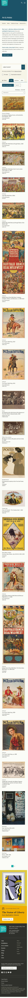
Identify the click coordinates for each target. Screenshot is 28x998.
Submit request (6, 55)
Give (2, 957)
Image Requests (4, 979)
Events (3, 948)
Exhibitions (4, 943)
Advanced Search (23, 23)
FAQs (18, 949)
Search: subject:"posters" (8, 85)
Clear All (18, 85)
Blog (2, 953)
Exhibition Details (8, 920)
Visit (2, 941)
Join (2, 955)
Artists (8, 23)
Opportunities (19, 947)
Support (18, 953)
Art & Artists (4, 945)
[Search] (23, 67)
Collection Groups (14, 23)
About (18, 940)
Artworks (4, 23)
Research (19, 942)
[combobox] (11, 67)
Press (18, 951)
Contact (18, 945)
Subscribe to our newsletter (8, 968)
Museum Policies (4, 981)
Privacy (2, 983)
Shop (2, 950)
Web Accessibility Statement (6, 985)
